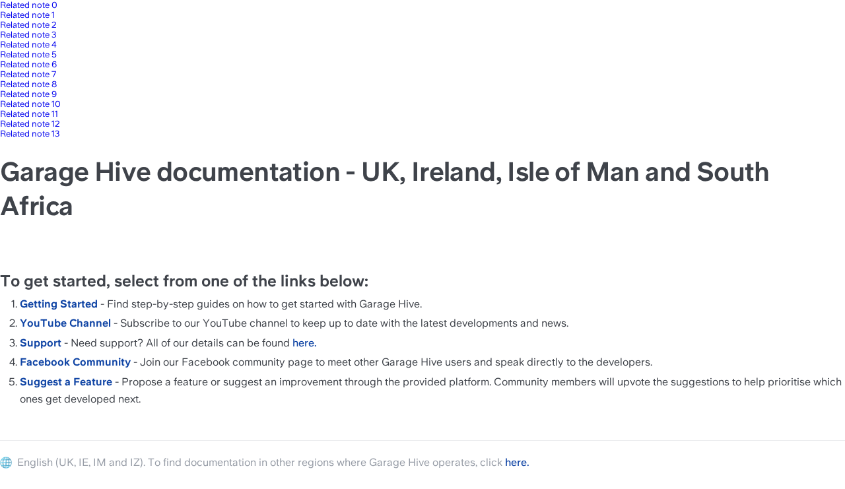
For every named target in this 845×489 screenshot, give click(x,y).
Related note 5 (28, 54)
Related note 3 (28, 35)
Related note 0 (28, 5)
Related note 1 (27, 15)
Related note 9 (28, 94)
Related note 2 (28, 25)
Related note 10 (30, 104)
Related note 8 (28, 84)
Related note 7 (28, 74)
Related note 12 (30, 124)
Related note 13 (30, 134)
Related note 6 (28, 64)
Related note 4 (28, 44)
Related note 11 (29, 114)
